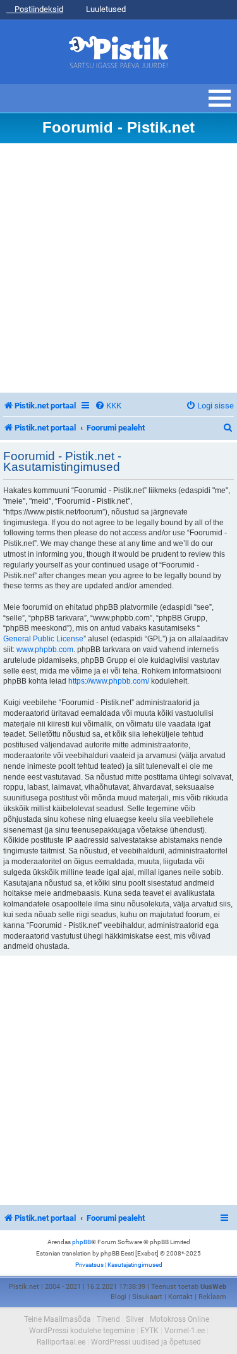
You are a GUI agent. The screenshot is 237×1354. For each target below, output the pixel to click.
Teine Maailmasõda (57, 1319)
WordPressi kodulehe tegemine (82, 1330)
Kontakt (180, 1297)
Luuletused (105, 9)
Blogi (118, 1297)
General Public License (43, 638)
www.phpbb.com (44, 649)
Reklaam (212, 1297)
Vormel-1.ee (184, 1330)
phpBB (81, 1241)
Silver (135, 1319)
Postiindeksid (38, 9)
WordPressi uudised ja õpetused (146, 1342)
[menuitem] (108, 405)
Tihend (108, 1319)
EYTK (149, 1330)
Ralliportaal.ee (61, 1342)
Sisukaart (147, 1297)
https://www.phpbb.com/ (108, 681)
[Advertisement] (118, 268)
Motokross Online (179, 1319)
